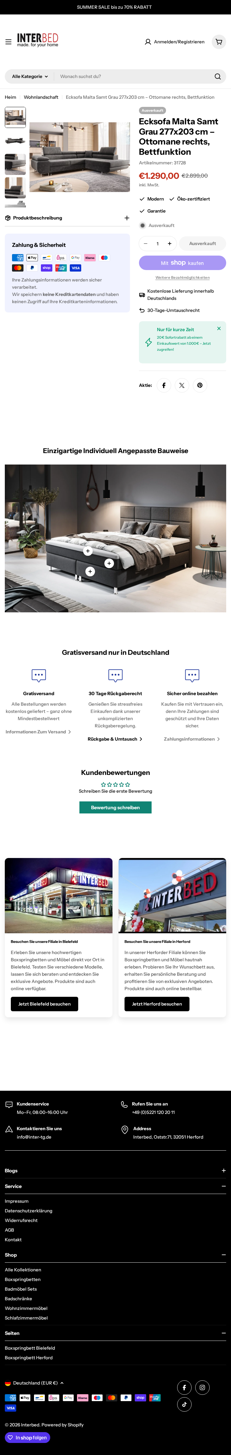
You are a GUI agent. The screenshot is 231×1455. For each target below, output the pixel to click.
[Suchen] (217, 76)
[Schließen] (219, 328)
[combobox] (115, 76)
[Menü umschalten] (8, 41)
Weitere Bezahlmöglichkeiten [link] (183, 277)
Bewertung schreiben (115, 807)
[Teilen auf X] (182, 385)
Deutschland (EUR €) (35, 1383)
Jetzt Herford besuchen (157, 1004)
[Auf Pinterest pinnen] (200, 385)
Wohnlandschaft (41, 97)
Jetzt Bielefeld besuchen (44, 1004)
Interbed (30, 1425)
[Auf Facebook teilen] (164, 385)
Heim (10, 97)
